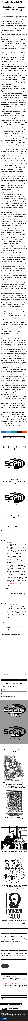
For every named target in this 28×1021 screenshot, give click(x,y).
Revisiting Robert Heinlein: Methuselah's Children (14, 482)
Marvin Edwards (4, 603)
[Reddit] (24, 432)
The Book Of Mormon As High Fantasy (14, 818)
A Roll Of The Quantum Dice (18, 983)
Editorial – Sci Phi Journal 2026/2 (9, 686)
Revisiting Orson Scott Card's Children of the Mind (14, 517)
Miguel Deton (4, 541)
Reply (8, 536)
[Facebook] (3, 432)
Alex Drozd (7, 588)
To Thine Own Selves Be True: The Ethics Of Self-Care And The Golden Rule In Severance (14, 885)
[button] (25, 674)
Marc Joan (3, 530)
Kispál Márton (6, 983)
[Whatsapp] (14, 432)
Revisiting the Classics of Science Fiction (14, 437)
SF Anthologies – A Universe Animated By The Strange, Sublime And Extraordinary (14, 852)
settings (16, 1016)
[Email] (19, 432)
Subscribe (4, 966)
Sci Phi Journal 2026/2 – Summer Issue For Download (13, 683)
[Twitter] (8, 432)
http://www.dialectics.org (15, 583)
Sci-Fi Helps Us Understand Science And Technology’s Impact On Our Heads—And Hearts (14, 783)
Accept (4, 1018)
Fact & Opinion (18, 11)
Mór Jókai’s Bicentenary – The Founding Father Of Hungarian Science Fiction (14, 920)
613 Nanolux (5, 689)
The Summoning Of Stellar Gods (9, 696)
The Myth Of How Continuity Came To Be (10, 693)
